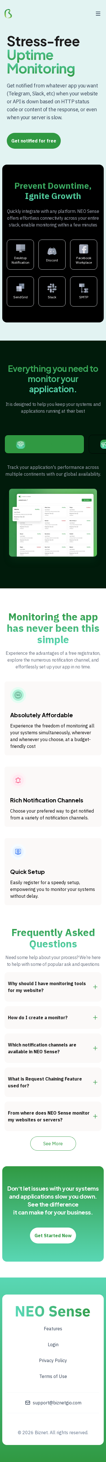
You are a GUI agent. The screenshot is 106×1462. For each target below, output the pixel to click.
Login (53, 1344)
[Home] (8, 13)
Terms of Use (53, 1376)
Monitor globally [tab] (50, 443)
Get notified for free (33, 141)
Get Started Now (53, 1235)
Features (53, 1328)
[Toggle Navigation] (98, 13)
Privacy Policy (53, 1360)
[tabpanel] (53, 510)
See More (53, 1143)
